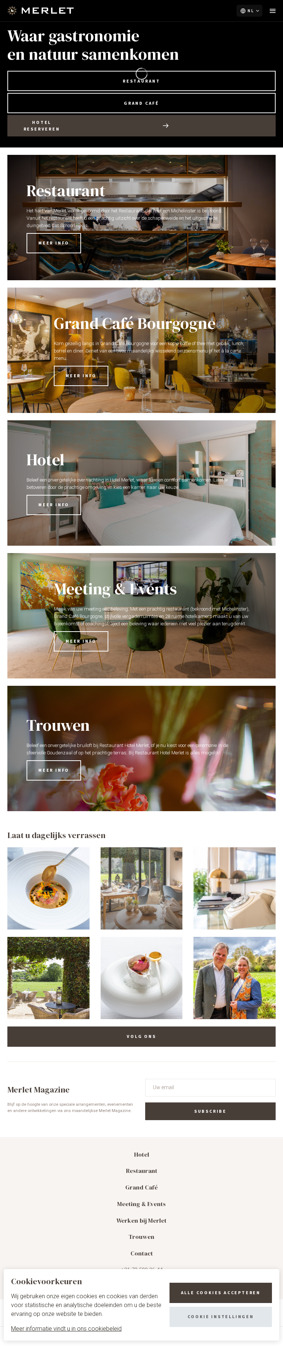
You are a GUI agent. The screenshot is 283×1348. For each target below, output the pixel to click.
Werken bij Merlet (141, 1220)
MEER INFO (53, 243)
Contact (141, 1253)
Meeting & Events (141, 1204)
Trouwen (141, 1237)
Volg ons (141, 1036)
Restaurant (141, 81)
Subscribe (210, 1111)
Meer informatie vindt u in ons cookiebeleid (66, 1328)
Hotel (141, 1154)
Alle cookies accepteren (221, 1292)
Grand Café (141, 103)
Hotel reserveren (42, 125)
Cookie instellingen (221, 1316)
